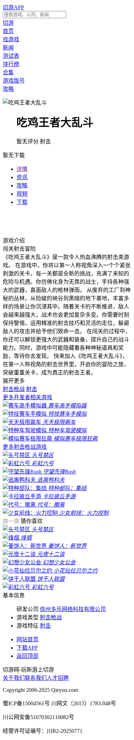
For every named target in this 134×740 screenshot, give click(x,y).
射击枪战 (14, 389)
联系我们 (36, 678)
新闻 (8, 48)
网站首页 (27, 639)
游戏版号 (14, 81)
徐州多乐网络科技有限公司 (73, 609)
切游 (8, 23)
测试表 (11, 56)
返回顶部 (27, 656)
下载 (21, 202)
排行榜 (11, 64)
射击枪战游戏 (25, 447)
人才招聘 (58, 678)
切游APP (13, 7)
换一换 (12, 521)
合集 (8, 72)
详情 (21, 169)
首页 (8, 31)
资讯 (21, 177)
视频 (21, 194)
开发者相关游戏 (27, 397)
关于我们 (14, 678)
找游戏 (11, 39)
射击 (31, 389)
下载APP (27, 648)
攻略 (8, 89)
